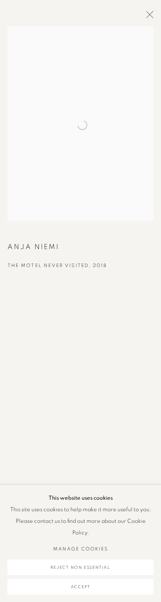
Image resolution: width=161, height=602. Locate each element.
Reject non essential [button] (80, 567)
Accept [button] (81, 587)
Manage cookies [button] (80, 549)
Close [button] (148, 16)
